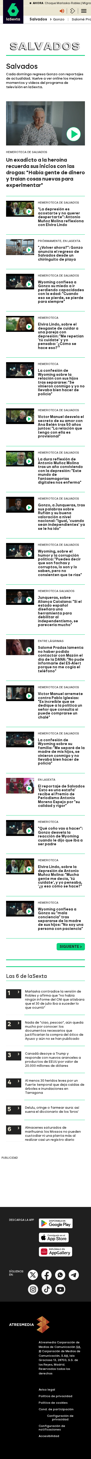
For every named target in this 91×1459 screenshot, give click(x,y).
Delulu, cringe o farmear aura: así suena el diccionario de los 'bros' (52, 1109)
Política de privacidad (55, 1396)
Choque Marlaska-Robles (62, 3)
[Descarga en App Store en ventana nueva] (54, 1241)
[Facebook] (46, 1279)
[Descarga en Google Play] (56, 1227)
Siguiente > (71, 947)
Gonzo (58, 19)
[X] (33, 1279)
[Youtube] (60, 1293)
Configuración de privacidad (60, 1417)
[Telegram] (74, 1279)
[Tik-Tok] (46, 1293)
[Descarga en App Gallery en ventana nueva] (56, 1255)
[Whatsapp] (60, 1279)
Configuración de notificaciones (52, 1427)
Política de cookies (53, 1402)
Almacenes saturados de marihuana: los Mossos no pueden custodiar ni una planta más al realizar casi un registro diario (53, 1133)
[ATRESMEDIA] (45, 1325)
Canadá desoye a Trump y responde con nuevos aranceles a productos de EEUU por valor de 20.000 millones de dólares (53, 1059)
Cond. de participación (56, 1409)
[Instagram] (33, 1293)
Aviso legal (47, 1389)
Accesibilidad (49, 1436)
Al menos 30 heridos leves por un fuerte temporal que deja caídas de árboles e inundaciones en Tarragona (54, 1086)
